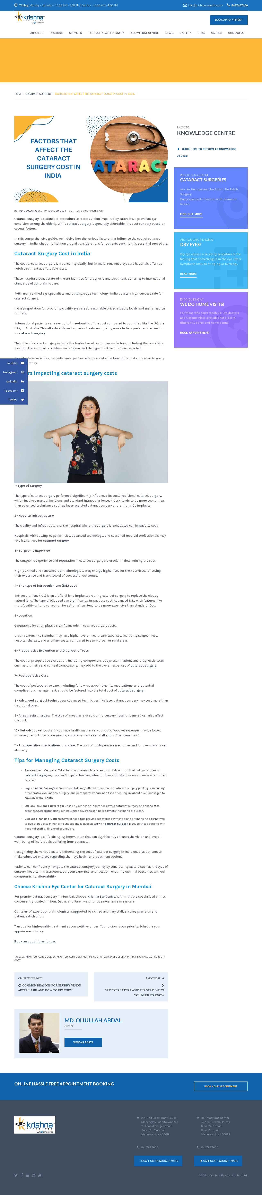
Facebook (10, 390)
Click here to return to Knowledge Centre (206, 152)
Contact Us (236, 33)
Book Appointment (229, 20)
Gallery (185, 33)
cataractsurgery (108, 852)
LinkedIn (11, 381)
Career (216, 33)
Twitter (12, 400)
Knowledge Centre (144, 33)
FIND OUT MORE (191, 214)
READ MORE (188, 274)
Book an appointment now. (35, 941)
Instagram (10, 372)
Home (18, 94)
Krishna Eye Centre (101, 896)
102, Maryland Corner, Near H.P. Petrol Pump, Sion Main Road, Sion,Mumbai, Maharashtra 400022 (216, 1126)
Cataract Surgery (38, 94)
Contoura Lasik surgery (106, 33)
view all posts (83, 1042)
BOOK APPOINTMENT (195, 332)
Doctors (56, 33)
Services (75, 33)
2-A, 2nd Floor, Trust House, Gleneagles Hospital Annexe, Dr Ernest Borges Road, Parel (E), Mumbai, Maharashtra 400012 (159, 1126)
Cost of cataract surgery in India (114, 956)
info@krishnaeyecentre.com (205, 5)
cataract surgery (78, 224)
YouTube (12, 363)
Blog (201, 33)
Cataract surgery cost (36, 956)
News (169, 33)
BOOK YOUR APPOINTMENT (220, 1086)
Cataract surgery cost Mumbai (72, 956)
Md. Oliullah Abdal (30, 210)
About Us (36, 33)
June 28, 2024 (57, 210)
